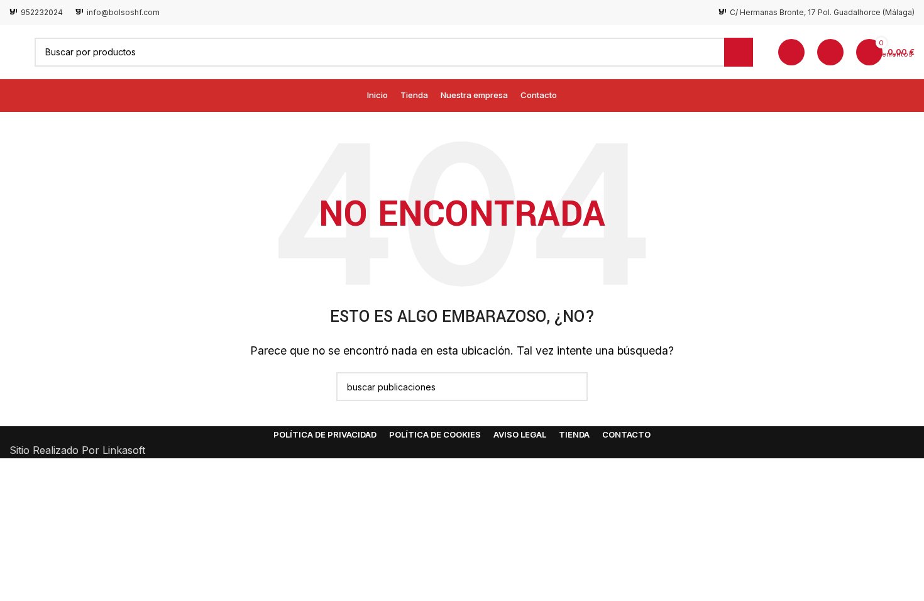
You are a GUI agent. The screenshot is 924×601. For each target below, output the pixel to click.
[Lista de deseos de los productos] (830, 52)
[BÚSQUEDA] (738, 52)
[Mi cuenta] (791, 52)
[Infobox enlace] (36, 12)
